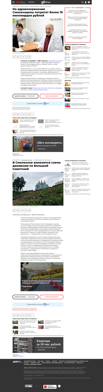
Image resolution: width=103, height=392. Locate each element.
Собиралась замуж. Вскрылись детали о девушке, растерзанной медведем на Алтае (80, 175)
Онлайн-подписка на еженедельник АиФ (52, 362)
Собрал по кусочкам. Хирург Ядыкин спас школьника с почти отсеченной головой (81, 58)
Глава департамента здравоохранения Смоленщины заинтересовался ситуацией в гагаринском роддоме (24, 127)
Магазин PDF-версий (69, 362)
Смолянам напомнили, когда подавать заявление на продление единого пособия (77, 31)
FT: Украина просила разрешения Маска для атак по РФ (79, 88)
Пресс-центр (41, 361)
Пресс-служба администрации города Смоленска (25, 206)
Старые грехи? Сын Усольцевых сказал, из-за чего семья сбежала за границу (81, 64)
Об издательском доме (30, 361)
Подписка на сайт (35, 362)
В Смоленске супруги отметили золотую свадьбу (77, 37)
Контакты (26, 362)
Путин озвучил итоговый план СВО (80, 98)
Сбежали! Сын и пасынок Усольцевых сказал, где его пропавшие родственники (81, 74)
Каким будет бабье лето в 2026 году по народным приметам (80, 83)
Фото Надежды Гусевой (18, 53)
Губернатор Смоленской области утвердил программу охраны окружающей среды (41, 89)
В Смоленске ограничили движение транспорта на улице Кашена (53, 327)
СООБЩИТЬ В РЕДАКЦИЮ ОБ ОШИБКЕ (32, 364)
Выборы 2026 (80, 362)
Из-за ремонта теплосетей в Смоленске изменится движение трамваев (27, 332)
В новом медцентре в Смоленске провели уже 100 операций (27, 120)
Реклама (48, 361)
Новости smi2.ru (18, 155)
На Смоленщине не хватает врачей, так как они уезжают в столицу (52, 126)
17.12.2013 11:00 (16, 6)
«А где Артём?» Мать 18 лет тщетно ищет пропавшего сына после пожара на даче (80, 185)
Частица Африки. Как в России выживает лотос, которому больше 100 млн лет (80, 53)
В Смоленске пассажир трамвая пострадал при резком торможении (53, 322)
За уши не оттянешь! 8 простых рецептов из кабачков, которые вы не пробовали (81, 48)
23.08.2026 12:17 (16, 160)
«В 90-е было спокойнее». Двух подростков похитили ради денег (80, 163)
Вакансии (54, 361)
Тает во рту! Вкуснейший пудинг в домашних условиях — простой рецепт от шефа (80, 69)
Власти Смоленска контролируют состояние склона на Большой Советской (78, 18)
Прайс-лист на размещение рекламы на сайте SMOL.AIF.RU (73, 361)
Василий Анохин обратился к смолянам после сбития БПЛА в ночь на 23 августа (78, 12)
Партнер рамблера (38, 386)
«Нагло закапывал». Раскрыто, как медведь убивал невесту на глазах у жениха (81, 180)
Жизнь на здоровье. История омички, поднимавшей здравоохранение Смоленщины (53, 121)
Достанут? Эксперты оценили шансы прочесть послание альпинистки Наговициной (81, 190)
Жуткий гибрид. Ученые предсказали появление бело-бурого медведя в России (81, 169)
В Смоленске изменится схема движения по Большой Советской (77, 25)
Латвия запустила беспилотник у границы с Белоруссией (79, 94)
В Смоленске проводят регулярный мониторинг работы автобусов (27, 327)
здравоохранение (56, 61)
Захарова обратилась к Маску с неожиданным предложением (79, 104)
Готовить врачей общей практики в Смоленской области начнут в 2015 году (27, 131)
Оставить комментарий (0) (51, 96)
